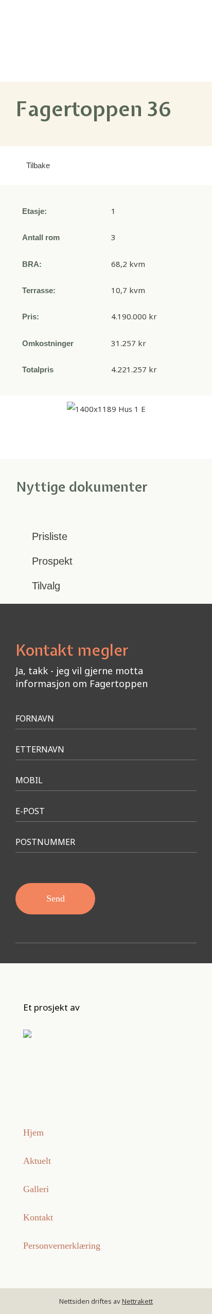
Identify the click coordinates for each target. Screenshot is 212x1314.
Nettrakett (137, 1301)
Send (55, 898)
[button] (178, 41)
